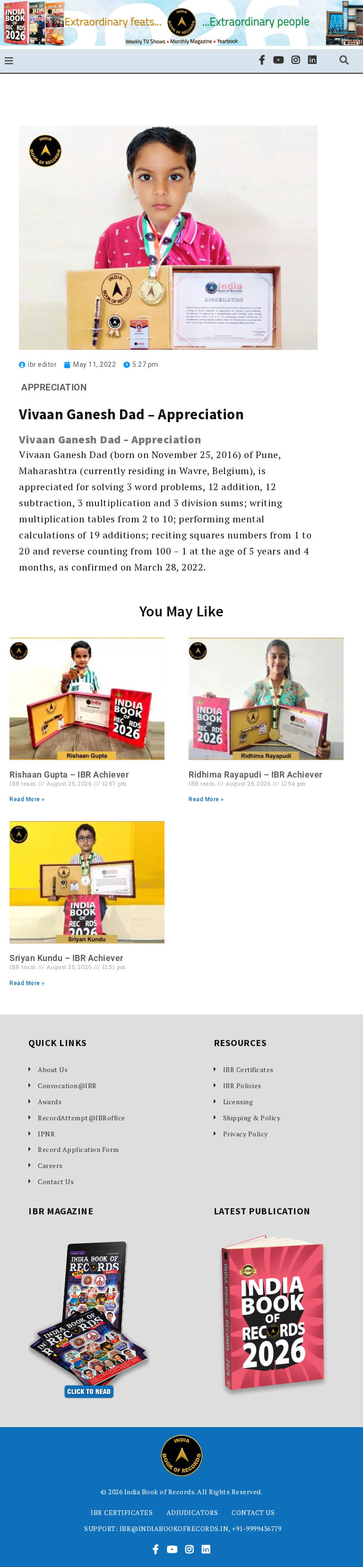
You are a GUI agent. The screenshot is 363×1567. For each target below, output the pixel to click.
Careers (50, 1165)
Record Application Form (78, 1149)
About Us (53, 1069)
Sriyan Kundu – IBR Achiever (66, 958)
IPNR (46, 1133)
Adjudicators (192, 1512)
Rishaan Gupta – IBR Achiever (69, 774)
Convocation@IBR (67, 1085)
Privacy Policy (245, 1133)
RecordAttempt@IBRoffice (81, 1117)
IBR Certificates (248, 1069)
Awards (49, 1101)
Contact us (253, 1512)
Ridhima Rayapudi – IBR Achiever (255, 774)
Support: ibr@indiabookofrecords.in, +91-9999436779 (182, 1528)
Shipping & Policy (252, 1117)
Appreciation (53, 387)
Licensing (238, 1101)
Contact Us (56, 1181)
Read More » (27, 799)
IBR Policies (242, 1085)
